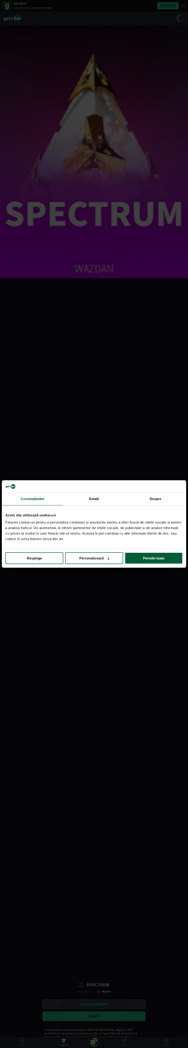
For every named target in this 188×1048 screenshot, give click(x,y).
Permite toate (153, 558)
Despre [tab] (155, 499)
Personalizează (91, 558)
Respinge (34, 558)
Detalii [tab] (94, 499)
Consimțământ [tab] (32, 499)
